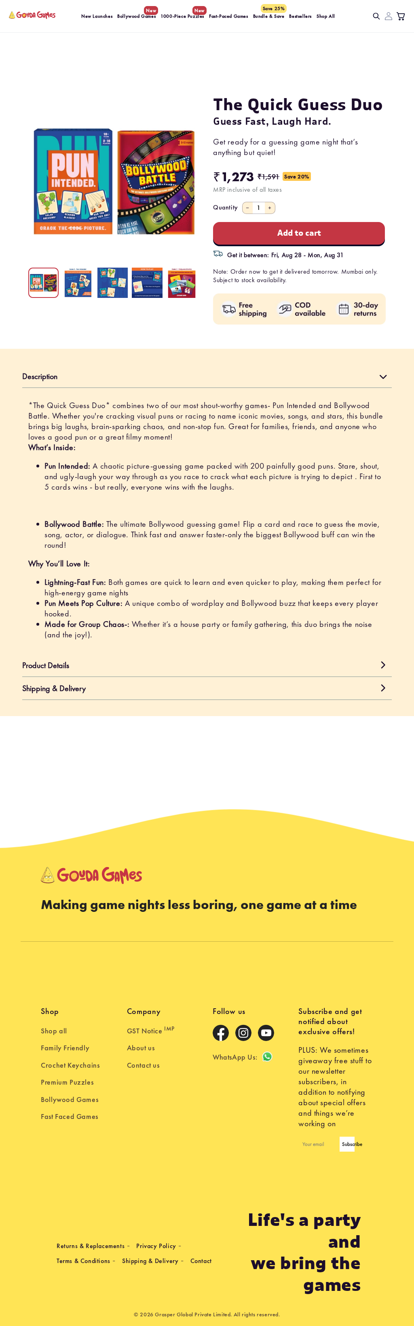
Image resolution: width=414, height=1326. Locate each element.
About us (141, 1047)
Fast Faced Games (69, 1116)
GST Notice (151, 1029)
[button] (376, 16)
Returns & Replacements (91, 1246)
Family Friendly (65, 1047)
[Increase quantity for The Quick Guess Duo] (270, 208)
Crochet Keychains (70, 1065)
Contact (201, 1261)
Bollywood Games (69, 1099)
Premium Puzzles (67, 1082)
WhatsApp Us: (235, 1057)
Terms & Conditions (83, 1261)
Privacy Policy (156, 1246)
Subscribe (348, 1144)
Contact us (143, 1065)
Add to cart (299, 233)
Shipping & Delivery (150, 1261)
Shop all (54, 1030)
